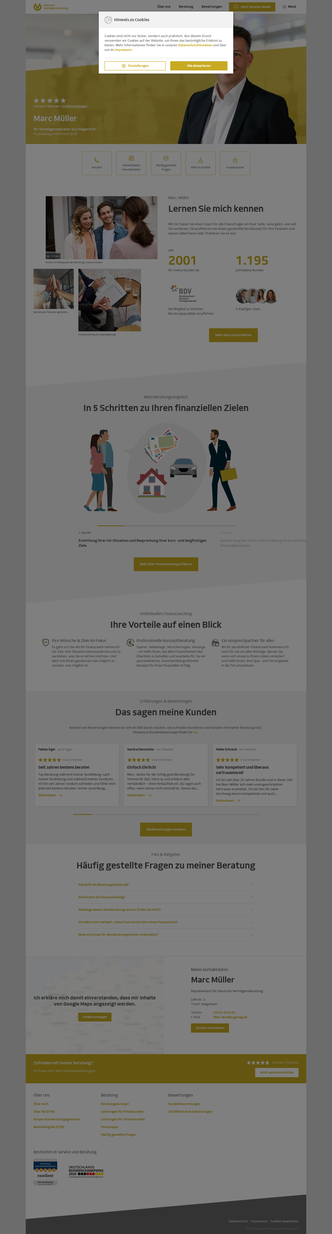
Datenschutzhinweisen (195, 45)
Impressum (123, 50)
